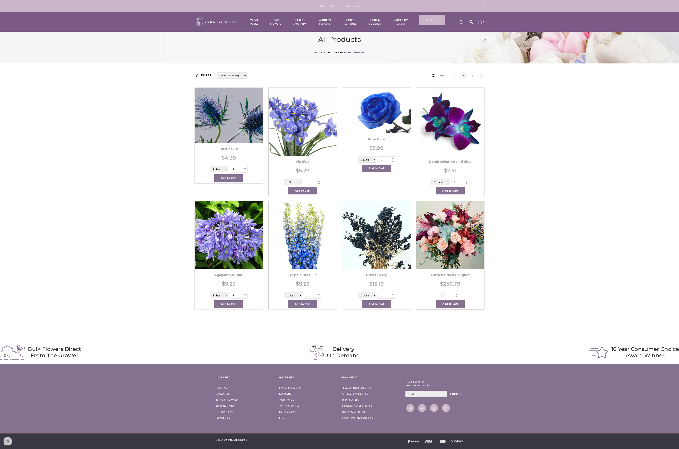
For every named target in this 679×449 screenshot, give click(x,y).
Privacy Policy (224, 411)
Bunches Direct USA (354, 411)
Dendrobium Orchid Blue (450, 162)
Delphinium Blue (303, 275)
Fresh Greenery (299, 21)
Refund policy (287, 411)
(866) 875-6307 (351, 399)
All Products (337, 52)
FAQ (282, 417)
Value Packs (254, 21)
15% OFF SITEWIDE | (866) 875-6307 (339, 5)
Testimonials (286, 399)
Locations (285, 393)
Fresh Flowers (275, 21)
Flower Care (223, 417)
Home (318, 52)
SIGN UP (454, 394)
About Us (221, 387)
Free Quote (432, 20)
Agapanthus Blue (228, 275)
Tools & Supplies (375, 21)
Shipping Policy (225, 405)
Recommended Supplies (357, 417)
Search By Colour (401, 21)
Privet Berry (376, 275)
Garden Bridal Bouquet (450, 275)
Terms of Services (226, 399)
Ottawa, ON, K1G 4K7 (355, 393)
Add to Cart (229, 178)
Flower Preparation (290, 387)
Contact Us (223, 393)
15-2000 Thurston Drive (356, 387)
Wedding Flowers (324, 21)
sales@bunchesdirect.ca (357, 405)
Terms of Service (289, 405)
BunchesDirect (239, 439)
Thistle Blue (229, 149)
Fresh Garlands (350, 21)
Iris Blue (302, 162)
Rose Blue (376, 139)
